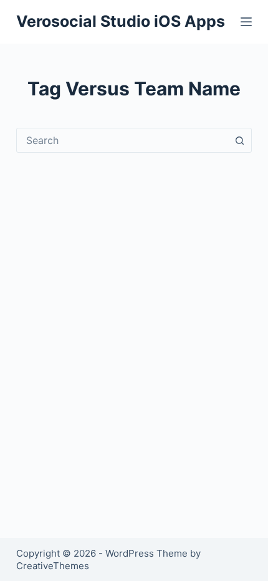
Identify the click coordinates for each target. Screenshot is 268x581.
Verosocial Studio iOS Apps (120, 21)
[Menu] (246, 21)
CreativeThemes (52, 566)
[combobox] (122, 140)
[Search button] (239, 140)
